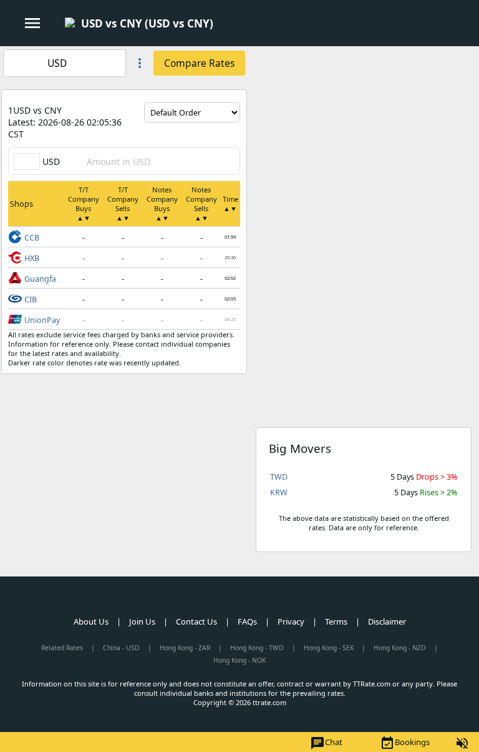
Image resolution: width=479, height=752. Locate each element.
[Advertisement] (363, 133)
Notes (162, 203)
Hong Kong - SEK (329, 647)
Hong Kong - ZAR (185, 647)
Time (230, 203)
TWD (279, 477)
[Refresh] (230, 131)
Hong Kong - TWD (257, 647)
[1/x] (223, 23)
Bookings (405, 743)
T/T (83, 203)
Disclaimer (387, 621)
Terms (336, 621)
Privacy (291, 621)
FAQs (247, 621)
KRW (279, 492)
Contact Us (196, 621)
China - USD (121, 647)
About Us (91, 621)
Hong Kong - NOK (239, 660)
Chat (326, 743)
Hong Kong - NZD (400, 647)
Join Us (142, 621)
